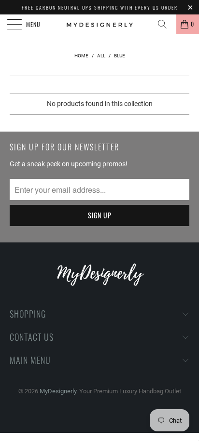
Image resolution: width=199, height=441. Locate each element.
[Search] (165, 24)
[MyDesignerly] (99, 24)
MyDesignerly (58, 391)
